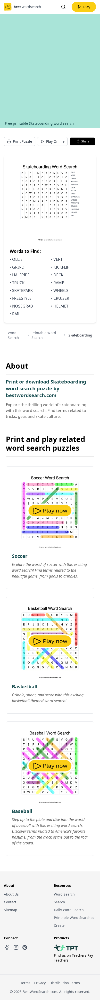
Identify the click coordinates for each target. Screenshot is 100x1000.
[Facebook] (7, 947)
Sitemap (10, 909)
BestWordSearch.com (40, 991)
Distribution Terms (65, 983)
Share (85, 141)
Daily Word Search (69, 909)
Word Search (13, 335)
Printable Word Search (44, 335)
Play (86, 6)
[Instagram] (16, 947)
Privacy (40, 983)
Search (59, 902)
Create (59, 925)
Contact (10, 902)
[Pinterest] (24, 947)
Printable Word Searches (74, 917)
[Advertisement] (50, 68)
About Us (11, 894)
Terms (25, 983)
